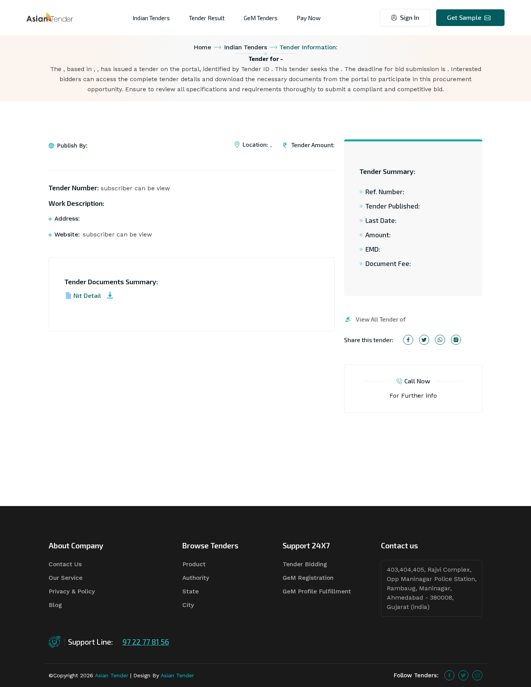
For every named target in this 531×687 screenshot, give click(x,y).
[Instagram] (477, 675)
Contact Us (65, 564)
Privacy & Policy (72, 591)
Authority (195, 577)
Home (202, 47)
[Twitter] (463, 675)
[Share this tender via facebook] (408, 340)
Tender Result (207, 17)
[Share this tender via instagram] (456, 340)
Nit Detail (87, 295)
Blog (55, 605)
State (190, 591)
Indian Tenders (151, 17)
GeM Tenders (261, 17)
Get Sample (464, 17)
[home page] (49, 17)
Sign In (409, 17)
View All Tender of (380, 319)
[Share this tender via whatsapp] (440, 340)
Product (194, 564)
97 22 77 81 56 (145, 641)
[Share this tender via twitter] (424, 340)
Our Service (65, 577)
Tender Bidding (305, 564)
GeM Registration (308, 577)
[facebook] (449, 675)
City (188, 605)
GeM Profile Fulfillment (317, 591)
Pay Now (309, 17)
